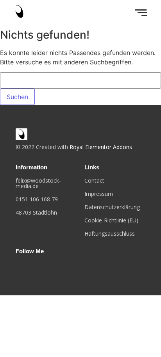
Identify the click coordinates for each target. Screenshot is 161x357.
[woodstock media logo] (21, 134)
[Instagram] (30, 267)
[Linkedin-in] (42, 267)
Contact (94, 180)
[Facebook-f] (17, 267)
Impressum (98, 193)
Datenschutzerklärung (112, 207)
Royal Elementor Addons (101, 147)
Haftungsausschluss (109, 233)
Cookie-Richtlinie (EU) (111, 220)
